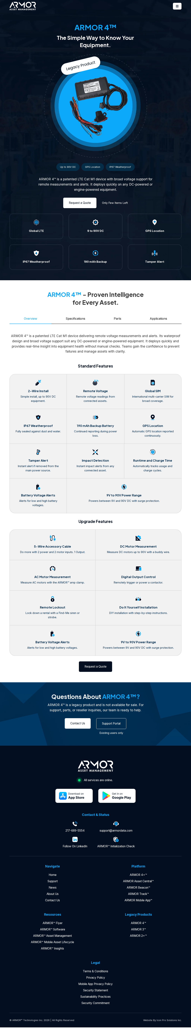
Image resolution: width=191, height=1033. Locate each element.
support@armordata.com (116, 830)
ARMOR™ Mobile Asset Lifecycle (52, 942)
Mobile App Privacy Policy (95, 984)
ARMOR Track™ (138, 894)
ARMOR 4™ (138, 923)
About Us (53, 894)
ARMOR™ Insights (52, 948)
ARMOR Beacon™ (138, 887)
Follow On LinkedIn (75, 846)
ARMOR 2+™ (138, 936)
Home (53, 875)
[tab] (30, 319)
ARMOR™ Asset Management (52, 936)
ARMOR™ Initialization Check (116, 846)
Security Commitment (95, 1003)
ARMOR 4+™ (138, 875)
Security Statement (95, 990)
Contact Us (52, 900)
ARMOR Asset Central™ (138, 881)
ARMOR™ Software (52, 929)
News (53, 887)
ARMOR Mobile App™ (138, 900)
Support (53, 881)
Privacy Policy (95, 977)
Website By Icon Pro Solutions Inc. (162, 1020)
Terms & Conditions (95, 971)
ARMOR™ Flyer (52, 923)
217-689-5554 (75, 830)
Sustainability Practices (95, 996)
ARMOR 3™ (138, 929)
